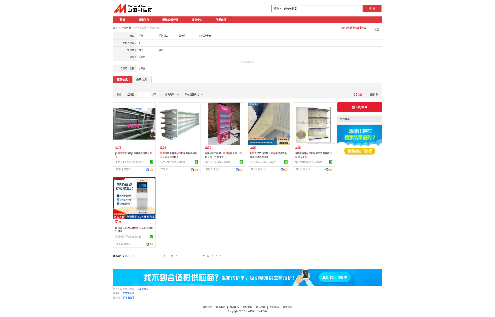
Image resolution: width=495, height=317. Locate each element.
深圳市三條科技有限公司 (217, 162)
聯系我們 (220, 307)
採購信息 (143, 19)
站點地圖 (247, 307)
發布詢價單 (359, 107)
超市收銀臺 (129, 293)
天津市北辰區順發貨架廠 (173, 162)
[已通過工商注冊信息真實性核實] (151, 162)
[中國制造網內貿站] (133, 8)
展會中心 (197, 19)
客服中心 (234, 307)
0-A (127, 256)
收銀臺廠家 (142, 288)
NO (177, 256)
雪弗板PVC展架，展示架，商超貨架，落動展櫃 (223, 155)
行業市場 (221, 19)
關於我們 (207, 307)
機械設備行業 (170, 19)
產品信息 (122, 79)
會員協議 (274, 307)
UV (203, 256)
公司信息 (141, 79)
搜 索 (372, 9)
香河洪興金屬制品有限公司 (309, 162)
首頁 (122, 19)
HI (157, 256)
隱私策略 (260, 307)
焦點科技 (252, 311)
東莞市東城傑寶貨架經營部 (129, 162)
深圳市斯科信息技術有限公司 (129, 236)
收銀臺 (141, 68)
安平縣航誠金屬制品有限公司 (264, 162)
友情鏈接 (287, 307)
